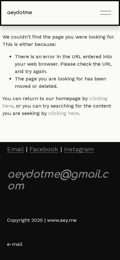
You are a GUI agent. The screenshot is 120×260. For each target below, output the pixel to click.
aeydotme (19, 12)
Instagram (79, 149)
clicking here (63, 113)
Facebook (44, 149)
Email (15, 149)
